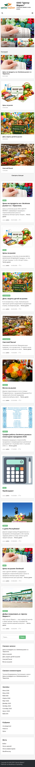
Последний (4, 52)
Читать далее (7, 262)
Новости (5, 385)
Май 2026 (5, 695)
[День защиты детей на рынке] (17, 123)
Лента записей (7, 746)
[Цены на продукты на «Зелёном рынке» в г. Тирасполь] (17, 28)
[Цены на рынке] (26, 42)
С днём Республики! (11, 529)
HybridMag (19, 764)
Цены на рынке (8, 105)
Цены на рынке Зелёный (13, 569)
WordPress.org (7, 751)
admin (7, 220)
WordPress (12, 764)
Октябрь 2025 (7, 706)
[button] (26, 20)
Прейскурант (8, 491)
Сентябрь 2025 (7, 708)
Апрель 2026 (6, 698)
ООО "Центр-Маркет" (23, 4)
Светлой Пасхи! (8, 168)
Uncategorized (6, 295)
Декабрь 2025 (7, 703)
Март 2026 (6, 701)
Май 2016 (5, 713)
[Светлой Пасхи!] (17, 154)
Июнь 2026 (6, 693)
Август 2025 (6, 711)
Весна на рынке (9, 388)
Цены (4, 200)
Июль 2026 (6, 690)
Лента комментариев (9, 749)
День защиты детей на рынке (12, 137)
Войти (4, 743)
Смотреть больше (17, 175)
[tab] (4, 51)
